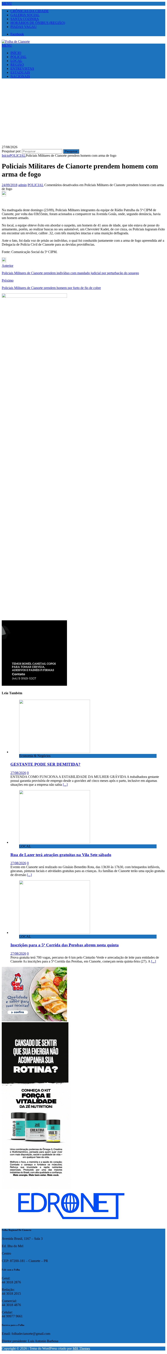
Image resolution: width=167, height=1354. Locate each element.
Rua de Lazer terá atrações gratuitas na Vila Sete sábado (60, 854)
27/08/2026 (18, 773)
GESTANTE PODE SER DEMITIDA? (45, 764)
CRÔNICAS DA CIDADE (29, 11)
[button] (7, 3)
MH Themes (81, 1348)
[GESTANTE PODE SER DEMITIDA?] (54, 752)
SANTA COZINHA (24, 19)
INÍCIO (15, 53)
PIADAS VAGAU (23, 27)
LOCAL (16, 61)
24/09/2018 (9, 185)
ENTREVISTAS (22, 68)
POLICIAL (18, 57)
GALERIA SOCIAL (25, 15)
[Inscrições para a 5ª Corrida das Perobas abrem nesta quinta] (54, 932)
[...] (65, 784)
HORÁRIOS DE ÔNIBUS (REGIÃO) (37, 23)
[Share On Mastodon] (4, 195)
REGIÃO (17, 64)
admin (22, 185)
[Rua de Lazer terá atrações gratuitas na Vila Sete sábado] (54, 842)
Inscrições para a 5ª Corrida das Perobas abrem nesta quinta (64, 945)
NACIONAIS (20, 76)
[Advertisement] (83, 112)
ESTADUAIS (20, 72)
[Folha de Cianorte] (16, 41)
